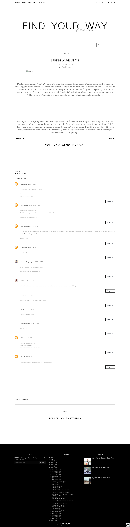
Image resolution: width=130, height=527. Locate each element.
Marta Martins (25, 323)
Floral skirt (56, 487)
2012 (52, 520)
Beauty (67, 45)
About (24, 2)
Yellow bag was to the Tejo (60, 489)
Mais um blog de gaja (27, 262)
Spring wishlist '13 (58, 498)
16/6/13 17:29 (36, 226)
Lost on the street (58, 483)
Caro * (23, 357)
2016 (52, 462)
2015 (52, 464)
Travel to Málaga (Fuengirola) (61, 510)
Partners (34, 45)
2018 (52, 459)
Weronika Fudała (26, 226)
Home (18, 2)
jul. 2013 (55, 478)
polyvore (17, 459)
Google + (31, 234)
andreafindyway (60, 76)
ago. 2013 (55, 476)
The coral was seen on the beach (62, 500)
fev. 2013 (55, 517)
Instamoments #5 (57, 486)
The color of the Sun (58, 507)
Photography (77, 45)
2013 (52, 467)
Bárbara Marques (26, 205)
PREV (19, 138)
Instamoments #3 (57, 508)
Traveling (43, 458)
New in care (55, 484)
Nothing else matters (100, 468)
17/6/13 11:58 (31, 295)
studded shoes (77, 76)
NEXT (111, 138)
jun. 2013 (55, 479)
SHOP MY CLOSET (90, 45)
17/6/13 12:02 (30, 309)
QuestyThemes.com (68, 525)
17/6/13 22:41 (30, 357)
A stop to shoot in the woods (61, 492)
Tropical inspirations (59, 481)
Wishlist (65, 66)
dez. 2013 (55, 469)
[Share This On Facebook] (18, 173)
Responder (110, 201)
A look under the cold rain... (101, 478)
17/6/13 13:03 (35, 323)
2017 (52, 461)
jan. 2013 (55, 518)
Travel (60, 45)
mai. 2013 (55, 511)
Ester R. (23, 281)
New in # (54, 491)
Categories (32, 2)
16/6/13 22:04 (31, 281)
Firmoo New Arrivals (58, 505)
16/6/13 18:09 (31, 247)
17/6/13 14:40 (28, 338)
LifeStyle (36, 458)
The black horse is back (59, 503)
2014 (52, 466)
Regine (23, 309)
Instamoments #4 (57, 502)
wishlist (50, 76)
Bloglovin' (24, 234)
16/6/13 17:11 (36, 205)
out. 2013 (55, 473)
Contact (42, 2)
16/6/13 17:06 (31, 184)
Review (22, 459)
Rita (22, 338)
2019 (52, 457)
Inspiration (44, 45)
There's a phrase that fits (103, 458)
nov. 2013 (55, 471)
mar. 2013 (55, 515)
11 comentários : (66, 67)
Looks (53, 45)
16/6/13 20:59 (39, 262)
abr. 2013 (55, 513)
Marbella (54, 497)
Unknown (24, 184)
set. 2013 (55, 474)
